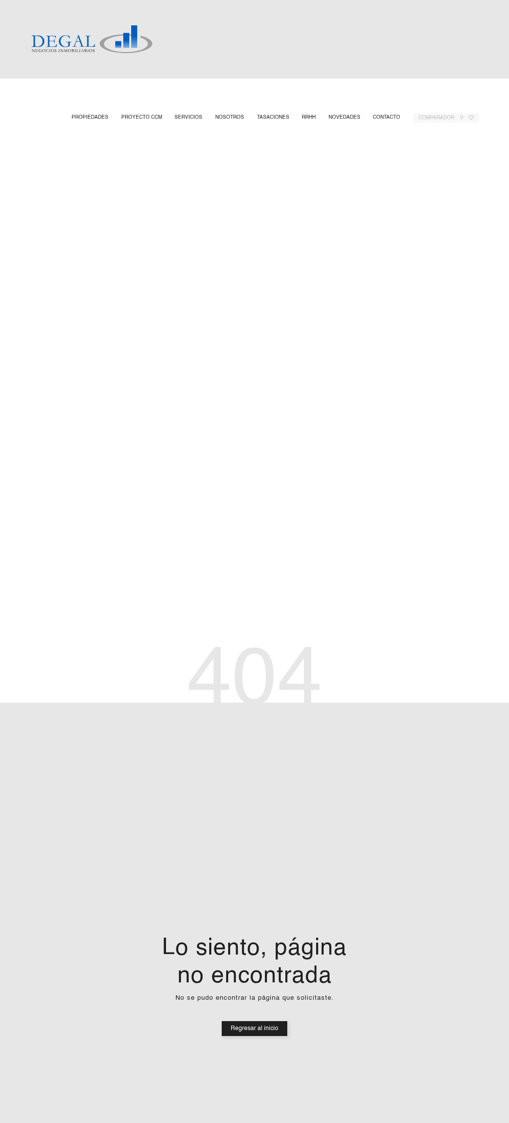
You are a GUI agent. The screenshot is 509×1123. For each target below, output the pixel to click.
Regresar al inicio (254, 1028)
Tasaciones (272, 117)
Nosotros (229, 117)
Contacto (386, 117)
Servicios (188, 117)
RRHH (308, 117)
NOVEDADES (344, 117)
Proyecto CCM (141, 117)
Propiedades (89, 117)
